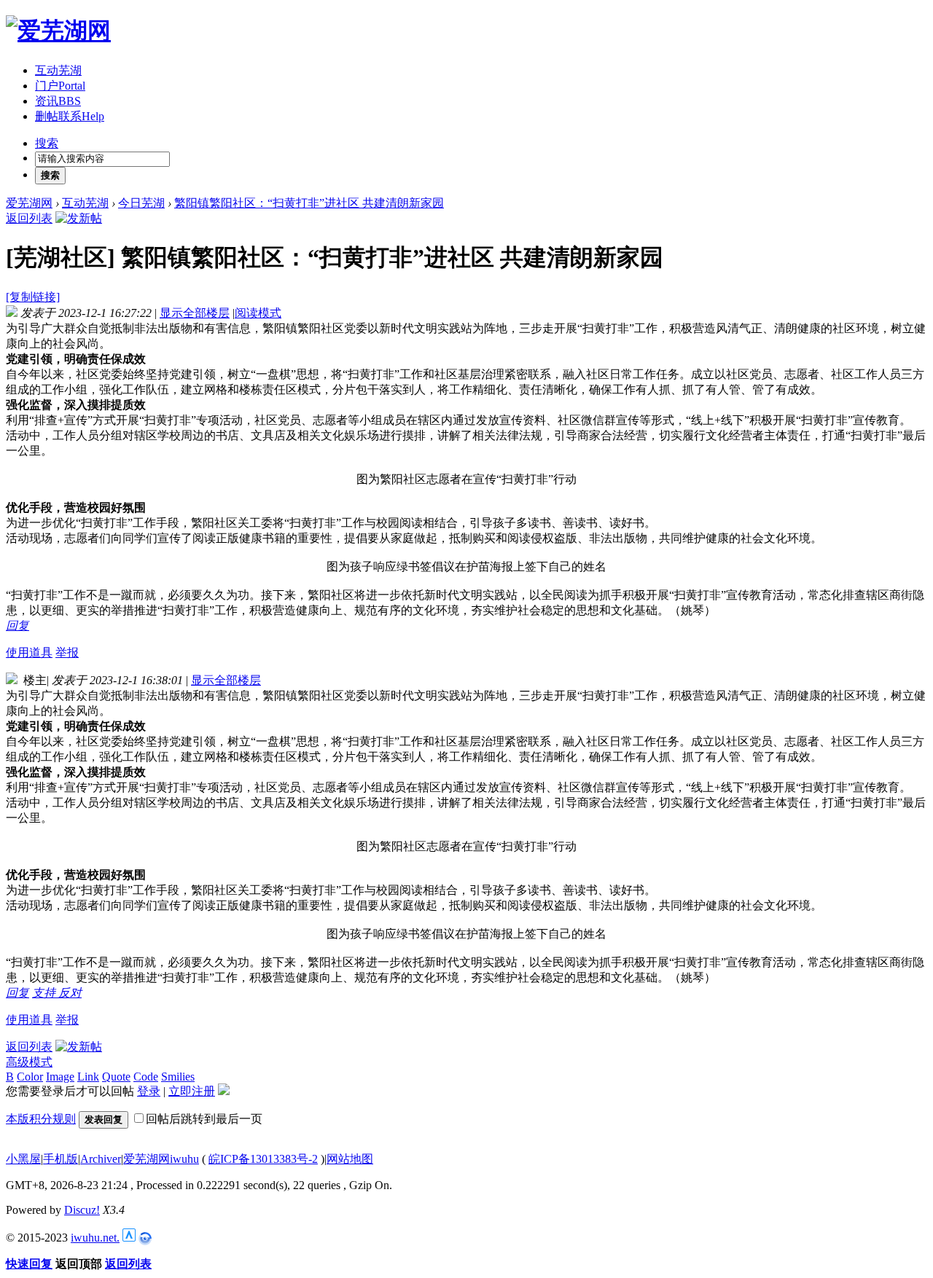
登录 (148, 1091)
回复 (17, 625)
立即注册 (191, 1091)
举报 (67, 652)
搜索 (46, 143)
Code (145, 1076)
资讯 (58, 101)
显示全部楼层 (195, 313)
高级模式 (29, 1062)
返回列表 (29, 218)
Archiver (100, 1159)
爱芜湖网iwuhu (161, 1159)
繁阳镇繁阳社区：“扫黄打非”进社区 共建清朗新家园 (309, 203)
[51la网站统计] (129, 1237)
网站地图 (350, 1159)
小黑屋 (23, 1159)
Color (30, 1076)
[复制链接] (33, 297)
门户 (60, 85)
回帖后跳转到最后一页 (204, 1119)
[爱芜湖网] (58, 30)
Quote (116, 1076)
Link (88, 1076)
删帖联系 (69, 116)
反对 (70, 993)
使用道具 (29, 652)
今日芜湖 (141, 203)
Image (60, 1076)
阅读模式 (258, 313)
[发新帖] (78, 218)
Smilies (178, 1076)
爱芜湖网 (29, 203)
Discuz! (82, 1210)
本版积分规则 (41, 1119)
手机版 (60, 1159)
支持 (45, 993)
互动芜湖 (58, 70)
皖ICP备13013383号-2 (263, 1159)
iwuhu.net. (95, 1237)
